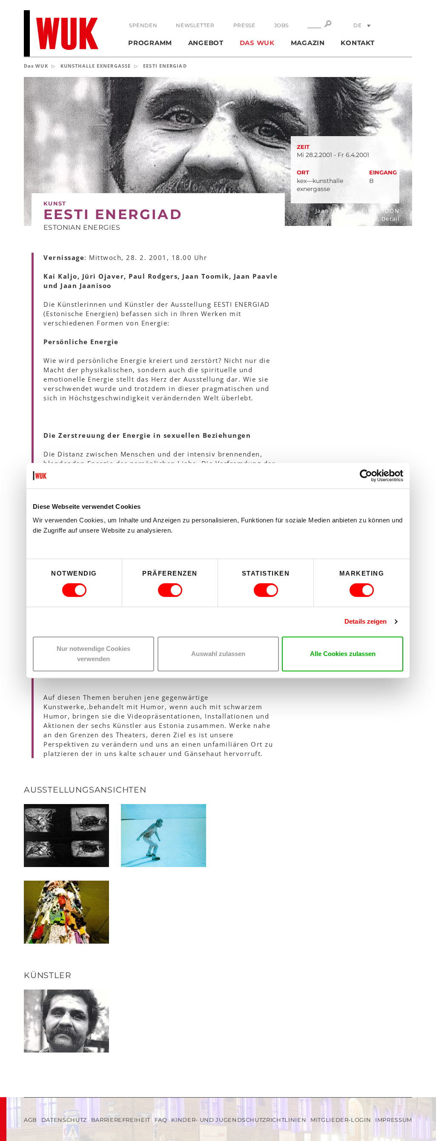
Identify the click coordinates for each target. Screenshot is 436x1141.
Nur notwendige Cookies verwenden (93, 653)
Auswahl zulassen (218, 653)
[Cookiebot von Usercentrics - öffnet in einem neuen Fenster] (366, 475)
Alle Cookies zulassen (343, 653)
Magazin (308, 43)
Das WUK (257, 43)
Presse (244, 25)
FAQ (161, 1119)
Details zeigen (365, 621)
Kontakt (357, 43)
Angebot (206, 43)
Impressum (393, 1119)
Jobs (281, 25)
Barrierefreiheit (120, 1119)
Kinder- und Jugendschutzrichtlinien (238, 1119)
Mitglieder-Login (340, 1119)
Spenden (143, 25)
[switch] (170, 590)
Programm (150, 43)
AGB (30, 1119)
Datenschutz (64, 1119)
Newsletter (195, 25)
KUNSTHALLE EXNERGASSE (95, 66)
